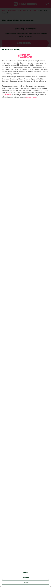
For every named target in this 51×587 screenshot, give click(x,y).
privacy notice (31, 97)
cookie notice (7, 95)
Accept (25, 573)
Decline (25, 582)
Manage (26, 578)
